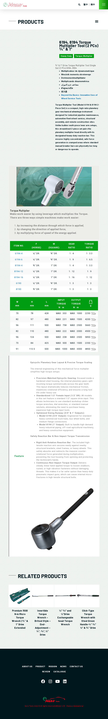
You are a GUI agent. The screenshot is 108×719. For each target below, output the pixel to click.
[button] (96, 21)
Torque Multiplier (84, 56)
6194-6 (19, 259)
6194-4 (19, 253)
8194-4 (19, 265)
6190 (18, 283)
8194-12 (18, 271)
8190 (18, 289)
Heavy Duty (66, 56)
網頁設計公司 (60, 706)
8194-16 (18, 277)
